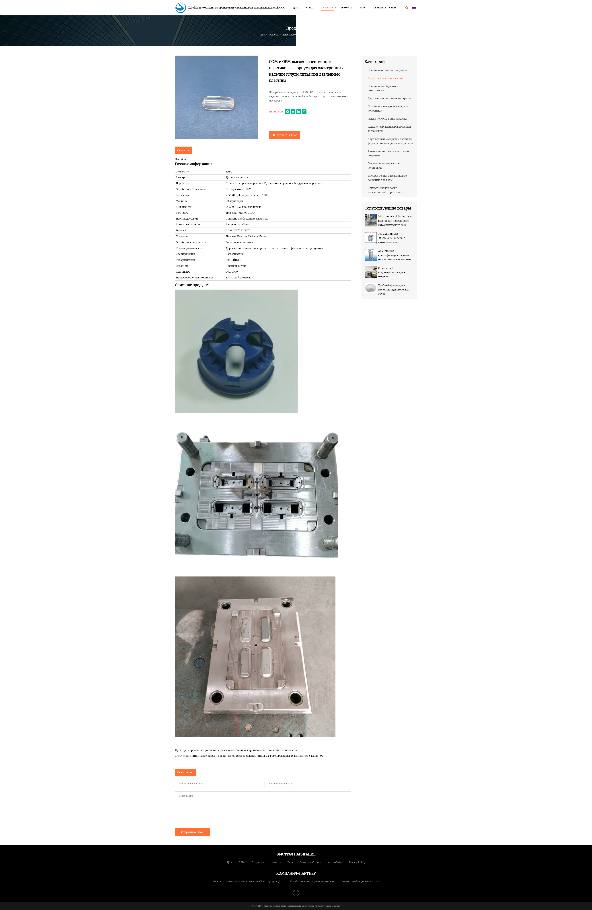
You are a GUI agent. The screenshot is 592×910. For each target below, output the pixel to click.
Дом (296, 7)
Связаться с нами (385, 7)
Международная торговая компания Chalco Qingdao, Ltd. (248, 881)
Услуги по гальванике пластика (387, 118)
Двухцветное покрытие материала (389, 98)
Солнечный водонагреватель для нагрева (391, 272)
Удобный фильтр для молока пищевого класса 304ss (393, 289)
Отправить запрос (286, 135)
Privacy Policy (357, 862)
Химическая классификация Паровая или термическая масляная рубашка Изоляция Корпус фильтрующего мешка (395, 255)
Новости (347, 7)
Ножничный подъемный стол (360, 881)
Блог (363, 7)
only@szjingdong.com (330, 906)
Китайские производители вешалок (312, 881)
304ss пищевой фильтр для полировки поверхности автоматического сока (395, 220)
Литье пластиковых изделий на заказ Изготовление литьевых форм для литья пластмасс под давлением (257, 755)
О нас (309, 7)
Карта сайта (335, 862)
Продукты (327, 7)
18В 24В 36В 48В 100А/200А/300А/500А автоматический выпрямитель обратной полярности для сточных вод (394, 238)
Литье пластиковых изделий (298, 34)
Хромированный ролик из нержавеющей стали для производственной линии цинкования (240, 750)
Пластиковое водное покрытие (387, 70)
